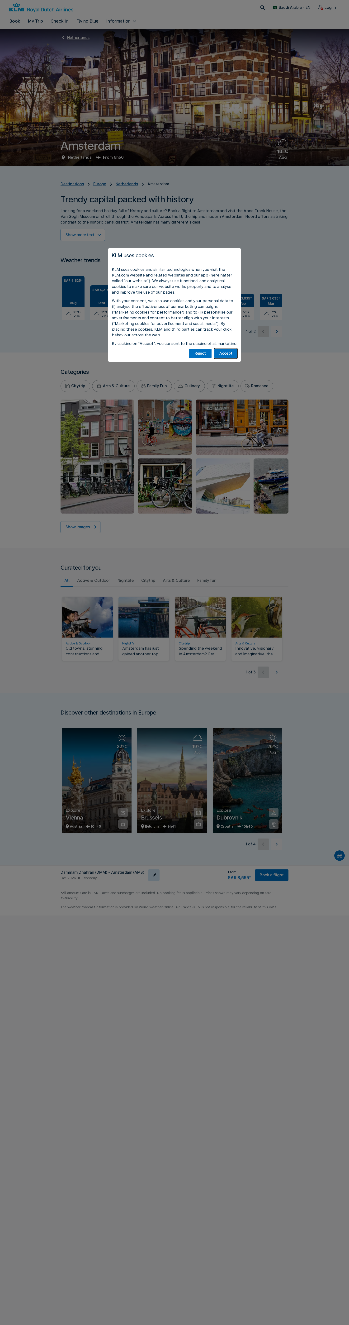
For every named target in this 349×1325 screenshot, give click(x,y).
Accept (225, 353)
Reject (200, 353)
